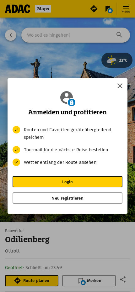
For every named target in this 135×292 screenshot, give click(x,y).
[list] (67, 146)
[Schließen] (119, 85)
